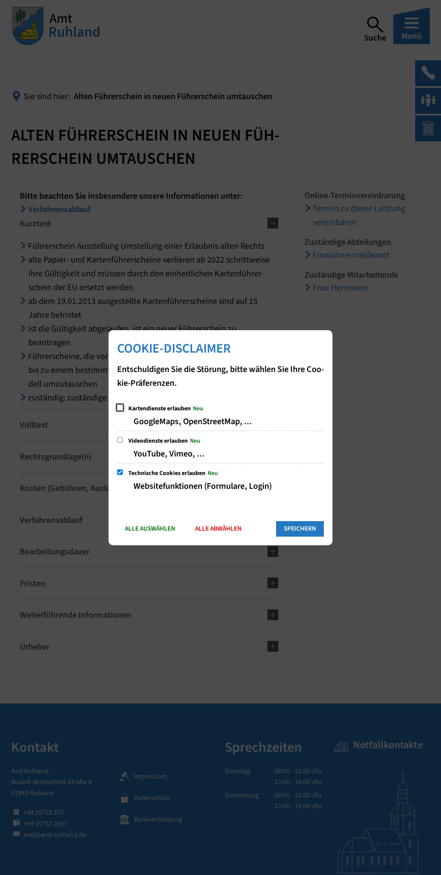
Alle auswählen (150, 528)
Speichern (300, 528)
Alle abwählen (218, 528)
